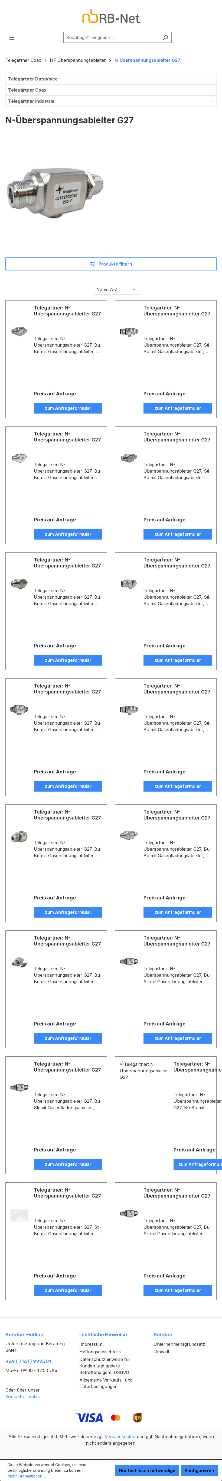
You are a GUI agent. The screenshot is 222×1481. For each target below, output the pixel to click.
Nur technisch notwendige (147, 1470)
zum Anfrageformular (68, 408)
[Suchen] (165, 37)
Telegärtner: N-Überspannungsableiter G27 (67, 311)
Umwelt (161, 1351)
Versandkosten (120, 1436)
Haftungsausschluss (100, 1351)
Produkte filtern (114, 264)
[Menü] (11, 37)
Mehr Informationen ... (27, 1476)
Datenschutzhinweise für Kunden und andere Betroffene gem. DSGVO (104, 1366)
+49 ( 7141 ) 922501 (28, 1361)
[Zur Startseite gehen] (111, 16)
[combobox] (111, 37)
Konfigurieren (199, 1470)
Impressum (90, 1344)
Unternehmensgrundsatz (179, 1344)
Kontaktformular (22, 1396)
